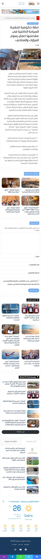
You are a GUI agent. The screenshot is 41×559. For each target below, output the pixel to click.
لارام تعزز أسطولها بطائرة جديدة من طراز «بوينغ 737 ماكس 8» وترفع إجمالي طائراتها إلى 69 (14, 384)
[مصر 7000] (27, 4)
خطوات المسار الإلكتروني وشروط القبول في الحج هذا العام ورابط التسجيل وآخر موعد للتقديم (14, 470)
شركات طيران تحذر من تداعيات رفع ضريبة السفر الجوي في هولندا (31, 338)
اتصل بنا (14, 544)
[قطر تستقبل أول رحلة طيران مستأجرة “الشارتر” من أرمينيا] (30, 309)
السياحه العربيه (33, 23)
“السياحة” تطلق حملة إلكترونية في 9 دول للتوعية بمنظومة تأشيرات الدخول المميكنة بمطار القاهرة (10, 341)
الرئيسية (26, 544)
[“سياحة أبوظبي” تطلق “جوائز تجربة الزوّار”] (11, 183)
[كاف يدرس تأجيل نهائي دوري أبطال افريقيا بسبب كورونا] (33, 461)
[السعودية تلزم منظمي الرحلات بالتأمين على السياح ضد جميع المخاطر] (33, 451)
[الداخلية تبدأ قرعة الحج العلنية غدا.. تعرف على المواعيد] (30, 354)
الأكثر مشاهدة (31, 441)
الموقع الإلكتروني (33, 273)
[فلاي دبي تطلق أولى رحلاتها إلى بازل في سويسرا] (33, 490)
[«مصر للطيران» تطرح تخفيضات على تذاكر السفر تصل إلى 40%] (33, 480)
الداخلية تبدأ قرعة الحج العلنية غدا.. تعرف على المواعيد (31, 363)
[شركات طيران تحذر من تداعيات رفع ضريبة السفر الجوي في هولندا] (30, 329)
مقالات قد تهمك (11, 441)
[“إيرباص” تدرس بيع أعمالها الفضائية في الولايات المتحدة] (10, 309)
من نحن (20, 544)
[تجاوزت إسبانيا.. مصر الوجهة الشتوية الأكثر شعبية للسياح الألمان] (11, 201)
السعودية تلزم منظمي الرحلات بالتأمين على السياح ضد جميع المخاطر (15, 450)
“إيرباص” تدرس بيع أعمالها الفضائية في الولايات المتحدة (10, 318)
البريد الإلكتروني (34, 264)
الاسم (37, 256)
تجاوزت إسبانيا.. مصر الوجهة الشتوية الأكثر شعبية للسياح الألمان (12, 210)
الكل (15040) (20, 432)
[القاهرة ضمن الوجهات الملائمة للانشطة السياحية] (30, 183)
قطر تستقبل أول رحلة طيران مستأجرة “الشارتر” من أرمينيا (31, 318)
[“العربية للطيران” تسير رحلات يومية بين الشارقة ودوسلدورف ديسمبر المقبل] (10, 354)
